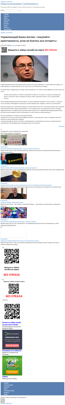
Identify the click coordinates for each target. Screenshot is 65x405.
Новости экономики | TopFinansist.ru (19, 3)
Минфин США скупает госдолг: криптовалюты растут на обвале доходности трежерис (26, 185)
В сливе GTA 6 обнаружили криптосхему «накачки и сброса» (18, 221)
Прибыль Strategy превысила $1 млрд (12, 202)
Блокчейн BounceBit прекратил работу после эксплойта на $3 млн (20, 148)
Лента (5, 388)
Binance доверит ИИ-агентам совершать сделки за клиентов (19, 168)
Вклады (6, 21)
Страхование (7, 29)
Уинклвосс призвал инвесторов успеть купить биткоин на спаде (20, 241)
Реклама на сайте (9, 390)
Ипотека (6, 23)
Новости (6, 16)
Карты (6, 25)
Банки (5, 18)
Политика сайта (8, 385)
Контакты (7, 387)
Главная (6, 14)
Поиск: (3, 10)
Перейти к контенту (6, 1)
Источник (61, 126)
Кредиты (6, 27)
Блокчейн (7, 20)
